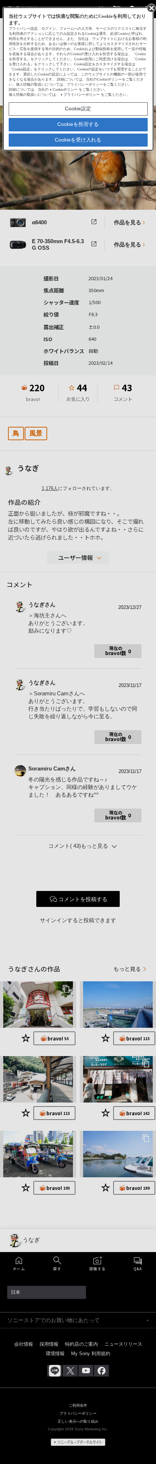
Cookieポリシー (65, 89)
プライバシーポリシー (81, 95)
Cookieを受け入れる (78, 140)
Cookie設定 (78, 108)
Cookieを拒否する (78, 124)
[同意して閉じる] (151, 8)
